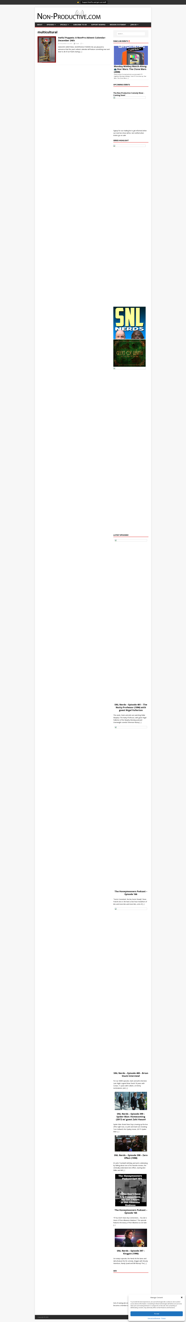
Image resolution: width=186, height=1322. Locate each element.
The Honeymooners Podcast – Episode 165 (131, 1211)
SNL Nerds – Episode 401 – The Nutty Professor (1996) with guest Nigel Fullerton (131, 707)
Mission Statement (118, 25)
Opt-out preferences (154, 1318)
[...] (128, 78)
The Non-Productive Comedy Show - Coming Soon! (128, 94)
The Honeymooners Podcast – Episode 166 (131, 893)
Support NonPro (98, 25)
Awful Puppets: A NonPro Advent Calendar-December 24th (82, 39)
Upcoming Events (121, 84)
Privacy (163, 1318)
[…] (81, 52)
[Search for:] (131, 34)
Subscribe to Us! (80, 25)
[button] (182, 1297)
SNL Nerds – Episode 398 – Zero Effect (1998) (131, 1156)
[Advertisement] (130, 1288)
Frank (77, 43)
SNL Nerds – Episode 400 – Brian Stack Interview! (131, 1074)
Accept (156, 1314)
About (39, 25)
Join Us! (133, 25)
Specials (63, 25)
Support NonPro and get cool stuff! (94, 2)
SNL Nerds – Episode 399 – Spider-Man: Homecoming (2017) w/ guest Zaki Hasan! (131, 1116)
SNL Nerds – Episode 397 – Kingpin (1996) (131, 1252)
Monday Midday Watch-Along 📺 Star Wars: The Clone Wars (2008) (130, 69)
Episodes (50, 25)
